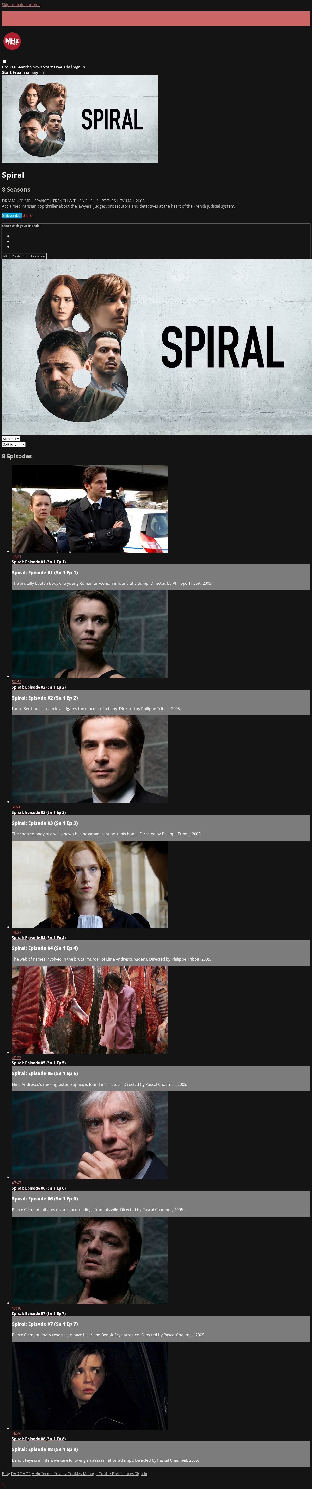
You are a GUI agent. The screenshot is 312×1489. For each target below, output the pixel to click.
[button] (4, 61)
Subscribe (11, 215)
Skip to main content (21, 4)
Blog (6, 1473)
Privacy (60, 1473)
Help (36, 1473)
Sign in (79, 67)
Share (27, 215)
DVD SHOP (21, 1473)
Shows (36, 67)
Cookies (75, 1473)
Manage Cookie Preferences (109, 1473)
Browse (9, 67)
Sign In (38, 72)
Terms (47, 1473)
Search (23, 67)
